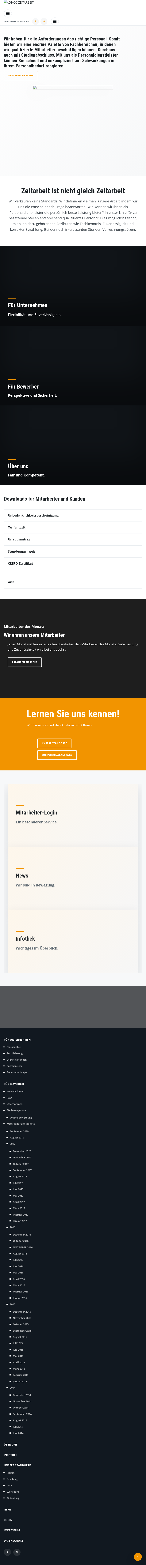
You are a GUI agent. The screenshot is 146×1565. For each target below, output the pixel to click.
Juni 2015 (18, 1349)
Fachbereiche (14, 1066)
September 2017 (22, 1170)
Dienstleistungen (17, 1059)
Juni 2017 (18, 1189)
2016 (12, 1227)
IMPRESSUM (12, 1530)
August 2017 (20, 1176)
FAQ (9, 1097)
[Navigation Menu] (8, 12)
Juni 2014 (18, 1433)
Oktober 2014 (21, 1407)
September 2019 (19, 1131)
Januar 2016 (20, 1298)
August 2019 (17, 1137)
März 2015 (19, 1368)
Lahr (9, 1485)
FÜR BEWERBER (14, 1084)
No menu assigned (16, 21)
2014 (12, 1387)
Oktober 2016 (21, 1241)
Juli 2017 (18, 1183)
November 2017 (22, 1157)
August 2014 (20, 1420)
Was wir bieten (15, 1091)
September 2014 (22, 1414)
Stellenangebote (16, 1110)
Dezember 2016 (22, 1234)
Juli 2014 (18, 1426)
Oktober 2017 (21, 1164)
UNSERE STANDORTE (17, 1465)
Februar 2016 (20, 1291)
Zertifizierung (15, 1053)
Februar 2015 (20, 1375)
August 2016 (20, 1253)
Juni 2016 (18, 1266)
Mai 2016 (18, 1272)
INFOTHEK (10, 1455)
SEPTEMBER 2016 (23, 1247)
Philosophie (14, 1047)
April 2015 (19, 1362)
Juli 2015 (18, 1343)
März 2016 (19, 1285)
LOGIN (8, 1520)
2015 (12, 1304)
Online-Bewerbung (21, 1117)
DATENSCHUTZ (13, 1540)
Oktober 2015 (21, 1324)
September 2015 (22, 1330)
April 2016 (19, 1279)
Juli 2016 (18, 1260)
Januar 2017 (20, 1221)
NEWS (8, 1509)
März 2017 (19, 1208)
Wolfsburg (13, 1491)
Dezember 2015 (22, 1311)
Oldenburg (13, 1498)
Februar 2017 (20, 1214)
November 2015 (22, 1318)
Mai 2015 (18, 1356)
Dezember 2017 (22, 1151)
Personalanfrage (17, 1072)
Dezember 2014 (22, 1395)
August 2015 (20, 1337)
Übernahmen (14, 1104)
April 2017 (19, 1202)
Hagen (10, 1472)
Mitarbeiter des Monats (21, 1124)
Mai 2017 (18, 1195)
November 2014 (22, 1401)
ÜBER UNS (10, 1444)
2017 (12, 1144)
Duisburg (12, 1479)
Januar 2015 (20, 1381)
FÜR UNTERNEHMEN (17, 1039)
